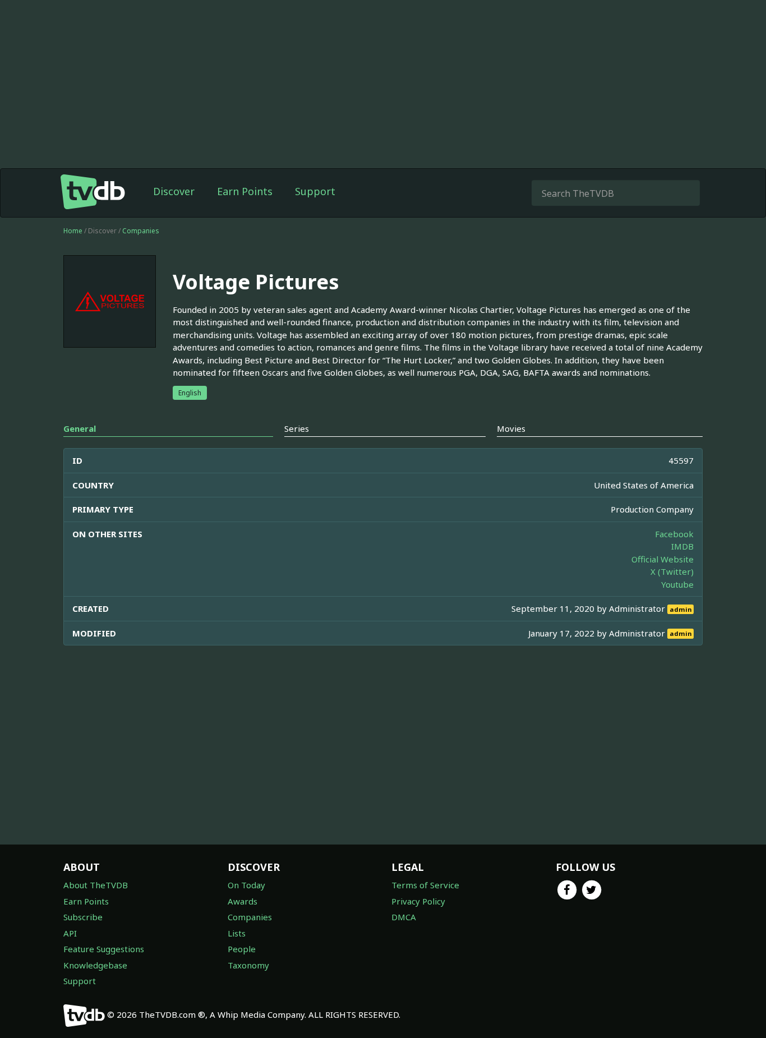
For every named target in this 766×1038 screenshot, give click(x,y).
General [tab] (79, 428)
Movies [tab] (511, 428)
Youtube (677, 584)
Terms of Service (425, 885)
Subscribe (83, 916)
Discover (174, 191)
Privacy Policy (418, 901)
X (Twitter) (672, 571)
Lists (237, 933)
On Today (246, 885)
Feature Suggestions (103, 948)
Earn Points (245, 191)
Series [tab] (296, 428)
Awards (242, 901)
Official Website (662, 559)
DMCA (403, 916)
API (70, 933)
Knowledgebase (95, 965)
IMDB (682, 546)
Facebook (674, 533)
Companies (140, 231)
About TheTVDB (95, 885)
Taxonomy (248, 965)
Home (72, 231)
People (242, 948)
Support (315, 191)
